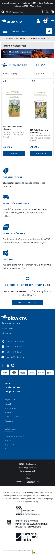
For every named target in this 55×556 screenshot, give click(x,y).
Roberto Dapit (9, 134)
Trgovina (9, 38)
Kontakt (8, 412)
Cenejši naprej (10, 73)
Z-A (33, 81)
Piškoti (27, 478)
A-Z (4, 81)
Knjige (8, 383)
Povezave (9, 421)
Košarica (9, 449)
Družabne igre (12, 387)
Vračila (8, 440)
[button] (52, 21)
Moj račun (9, 444)
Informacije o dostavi (14, 436)
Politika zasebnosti (27, 471)
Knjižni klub (10, 399)
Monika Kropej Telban (27, 65)
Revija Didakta (12, 392)
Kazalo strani (10, 408)
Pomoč (8, 404)
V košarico (14, 153)
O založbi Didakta (12, 417)
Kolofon (27, 474)
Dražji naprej (38, 73)
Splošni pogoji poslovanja (11, 430)
